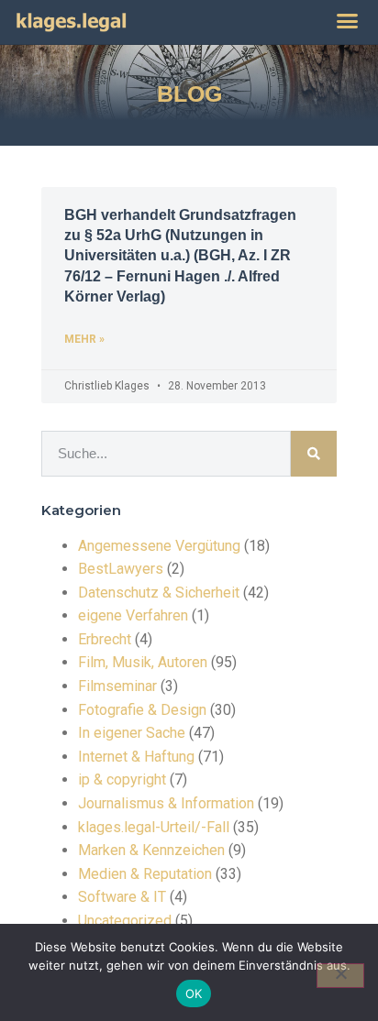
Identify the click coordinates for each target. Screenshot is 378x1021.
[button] (347, 21)
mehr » (84, 339)
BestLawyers (120, 568)
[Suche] (314, 454)
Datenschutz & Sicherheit (158, 592)
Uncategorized (125, 920)
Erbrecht (104, 639)
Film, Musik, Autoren (142, 662)
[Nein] (340, 975)
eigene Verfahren (133, 615)
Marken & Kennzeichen (151, 850)
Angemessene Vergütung (159, 545)
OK (194, 993)
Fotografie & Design (142, 710)
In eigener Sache (131, 732)
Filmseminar (117, 686)
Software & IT (122, 897)
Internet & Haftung (136, 756)
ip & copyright (122, 779)
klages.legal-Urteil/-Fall (153, 827)
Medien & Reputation (145, 874)
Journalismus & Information (166, 803)
